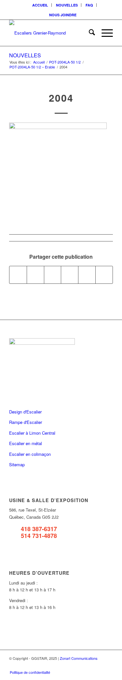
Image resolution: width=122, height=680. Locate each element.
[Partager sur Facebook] (18, 274)
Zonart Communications (79, 658)
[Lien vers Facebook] (79, 665)
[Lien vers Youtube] (98, 665)
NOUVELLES (67, 5)
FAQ (89, 5)
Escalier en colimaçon (30, 454)
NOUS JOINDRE (62, 14)
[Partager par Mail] (104, 274)
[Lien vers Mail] (108, 665)
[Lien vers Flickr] (88, 665)
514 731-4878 (39, 535)
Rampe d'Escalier (25, 422)
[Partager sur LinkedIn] (86, 274)
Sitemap (17, 464)
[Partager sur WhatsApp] (52, 274)
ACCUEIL (40, 5)
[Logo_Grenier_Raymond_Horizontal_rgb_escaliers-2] (50, 33)
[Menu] (104, 33)
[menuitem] (40, 5)
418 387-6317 (39, 529)
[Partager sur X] (35, 274)
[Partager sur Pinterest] (69, 274)
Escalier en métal (25, 443)
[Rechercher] (88, 33)
